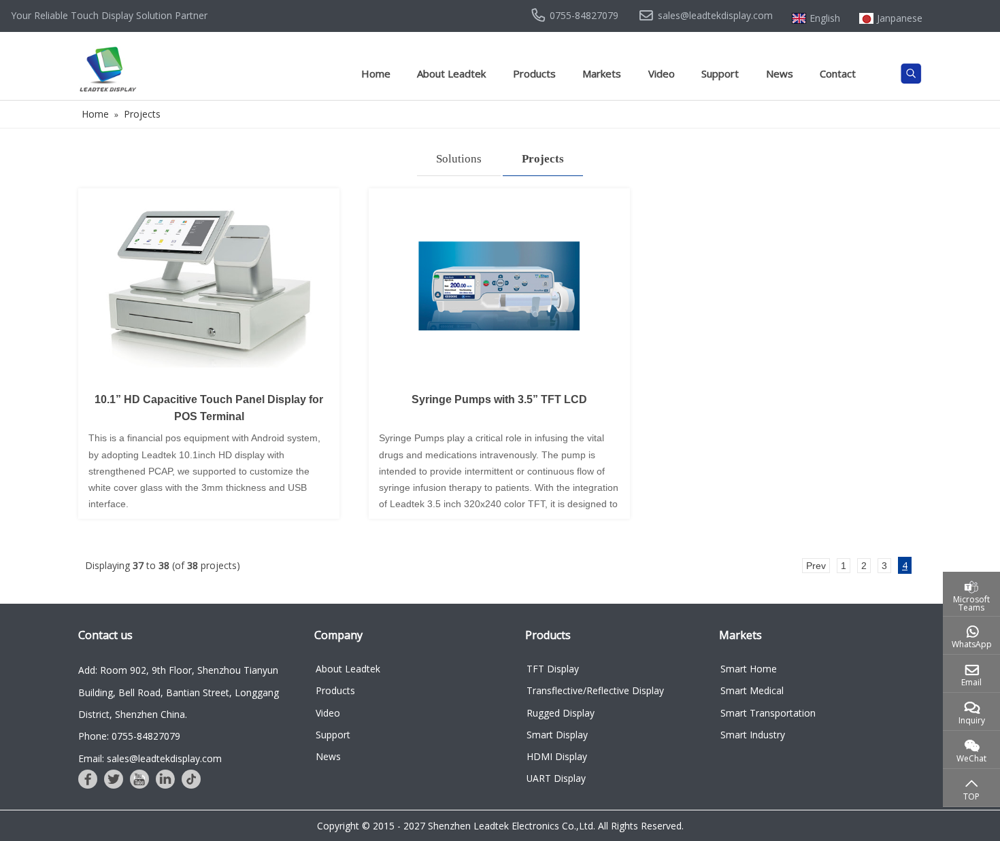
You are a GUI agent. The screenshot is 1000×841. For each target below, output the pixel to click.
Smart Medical (752, 690)
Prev (816, 565)
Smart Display (557, 734)
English (825, 18)
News (779, 73)
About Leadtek (451, 73)
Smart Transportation (768, 712)
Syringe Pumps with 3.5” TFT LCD (499, 399)
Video (661, 73)
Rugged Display (561, 712)
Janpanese (899, 18)
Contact (838, 73)
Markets (601, 73)
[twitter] (113, 779)
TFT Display (553, 668)
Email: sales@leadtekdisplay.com (150, 758)
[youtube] (139, 779)
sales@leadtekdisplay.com (715, 15)
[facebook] (87, 779)
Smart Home (748, 668)
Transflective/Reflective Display (595, 690)
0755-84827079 (584, 15)
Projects (543, 158)
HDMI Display (557, 756)
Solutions (459, 158)
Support (720, 73)
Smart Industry (752, 734)
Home (375, 73)
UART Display (556, 778)
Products (534, 73)
